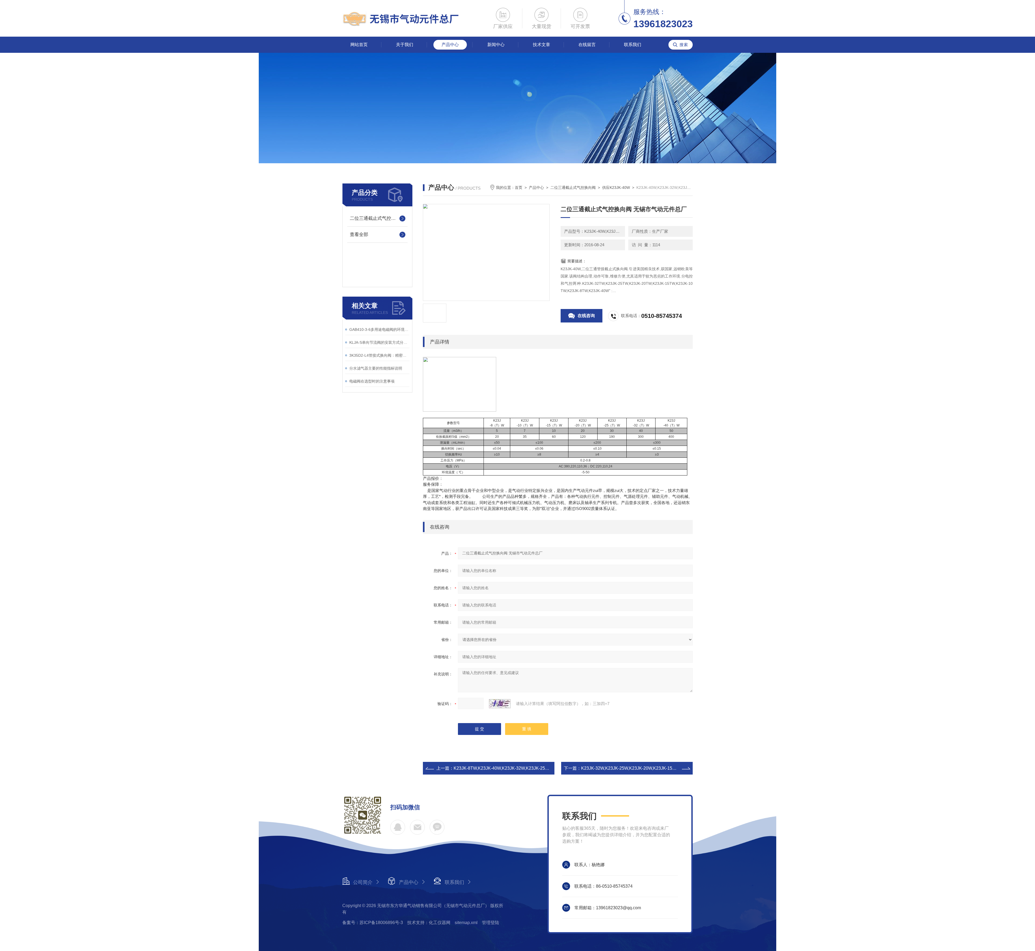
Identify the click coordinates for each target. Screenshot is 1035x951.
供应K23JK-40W (616, 187)
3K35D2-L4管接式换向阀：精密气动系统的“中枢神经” (379, 355)
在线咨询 (586, 315)
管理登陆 (490, 922)
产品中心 (450, 44)
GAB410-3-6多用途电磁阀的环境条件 (379, 329)
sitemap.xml (466, 922)
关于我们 (404, 44)
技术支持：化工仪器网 (428, 922)
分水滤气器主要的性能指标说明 (375, 368)
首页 (518, 187)
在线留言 (587, 44)
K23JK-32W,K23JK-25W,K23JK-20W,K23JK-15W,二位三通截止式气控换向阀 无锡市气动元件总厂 (675, 768)
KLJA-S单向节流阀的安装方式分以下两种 (379, 342)
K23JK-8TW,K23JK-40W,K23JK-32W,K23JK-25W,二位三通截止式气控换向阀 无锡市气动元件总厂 (547, 768)
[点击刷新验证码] (499, 703)
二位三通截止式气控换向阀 (377, 218)
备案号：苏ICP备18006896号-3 (372, 922)
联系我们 (632, 44)
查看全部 (359, 234)
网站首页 (359, 44)
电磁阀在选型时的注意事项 (372, 381)
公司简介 (362, 882)
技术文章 (541, 44)
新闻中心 (496, 44)
